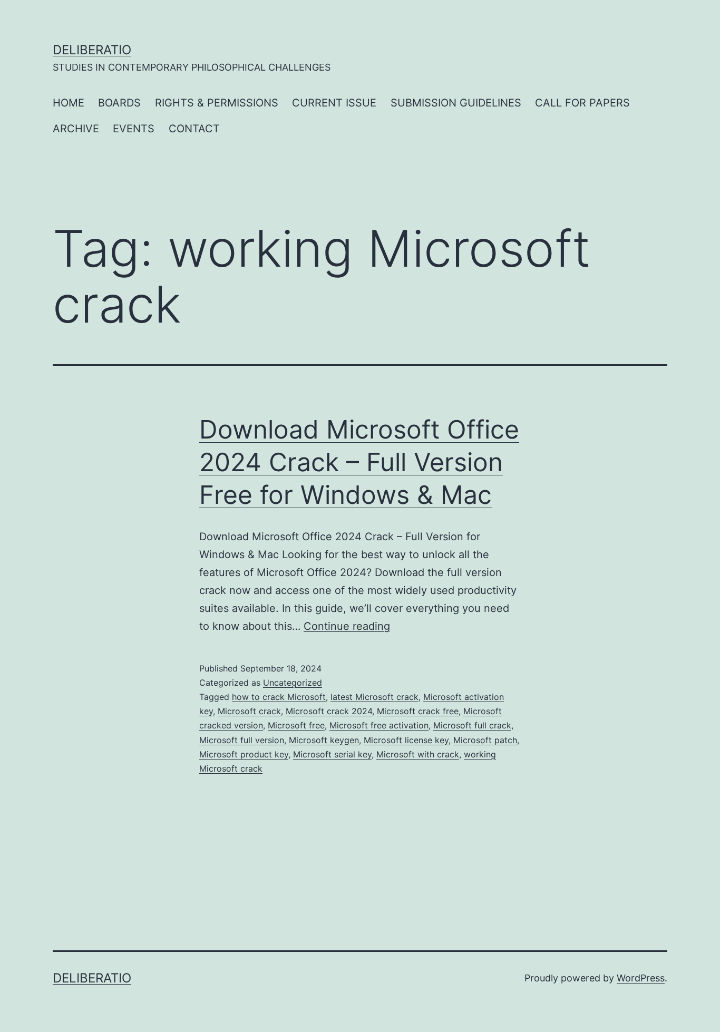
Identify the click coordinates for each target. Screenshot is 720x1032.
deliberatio (92, 49)
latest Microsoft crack (374, 697)
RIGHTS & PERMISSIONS (216, 102)
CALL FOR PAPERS (582, 102)
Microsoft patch (485, 740)
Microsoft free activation (379, 725)
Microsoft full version (241, 740)
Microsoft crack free (418, 711)
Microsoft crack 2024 (329, 711)
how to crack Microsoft (279, 697)
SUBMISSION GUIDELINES (456, 102)
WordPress (641, 978)
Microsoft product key (243, 754)
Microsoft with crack (417, 754)
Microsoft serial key (332, 754)
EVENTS (133, 128)
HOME (68, 102)
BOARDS (119, 102)
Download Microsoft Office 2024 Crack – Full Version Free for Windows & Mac (359, 462)
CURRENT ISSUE (334, 102)
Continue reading (347, 626)
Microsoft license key (406, 740)
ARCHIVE (76, 128)
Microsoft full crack (472, 725)
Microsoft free (296, 725)
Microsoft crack (249, 711)
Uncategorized (292, 682)
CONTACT (194, 128)
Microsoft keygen (324, 740)
